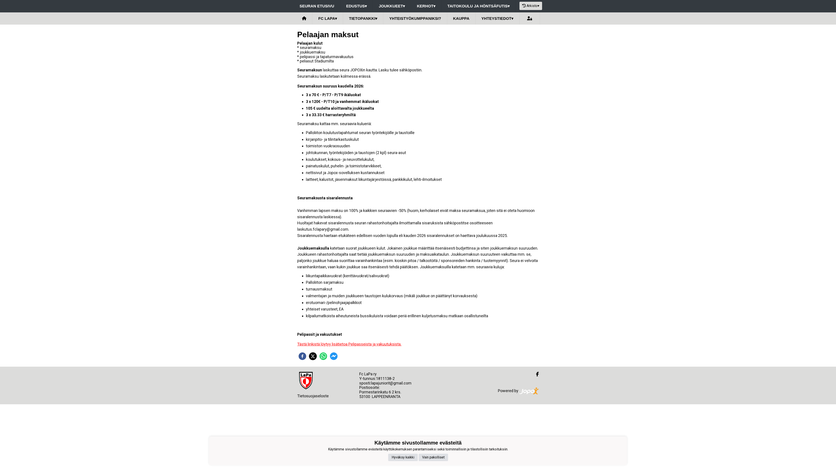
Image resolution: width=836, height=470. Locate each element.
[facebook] (302, 356)
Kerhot (426, 6)
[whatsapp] (323, 356)
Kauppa (461, 18)
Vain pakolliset (433, 457)
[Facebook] (536, 374)
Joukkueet (392, 6)
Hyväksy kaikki (403, 457)
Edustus (356, 6)
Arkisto (533, 6)
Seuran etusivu (317, 6)
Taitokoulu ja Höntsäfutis (478, 6)
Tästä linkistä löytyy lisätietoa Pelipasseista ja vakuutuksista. (349, 344)
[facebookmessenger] (334, 356)
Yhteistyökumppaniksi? (415, 18)
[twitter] (313, 356)
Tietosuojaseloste (313, 396)
